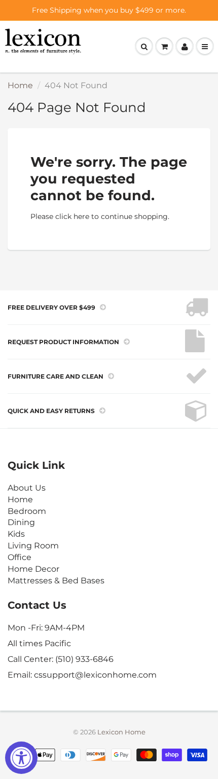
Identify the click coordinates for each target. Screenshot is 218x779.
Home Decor (33, 569)
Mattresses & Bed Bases (56, 580)
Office (19, 557)
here (81, 216)
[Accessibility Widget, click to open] (21, 757)
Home (20, 85)
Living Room (33, 545)
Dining (21, 522)
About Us (27, 488)
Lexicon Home (121, 732)
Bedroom (27, 511)
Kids (16, 534)
